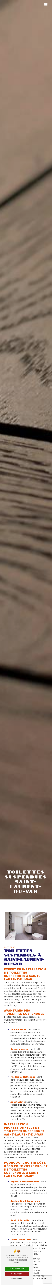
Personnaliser (17, 1279)
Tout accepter (17, 1269)
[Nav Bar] (45, 4)
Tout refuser (17, 1274)
